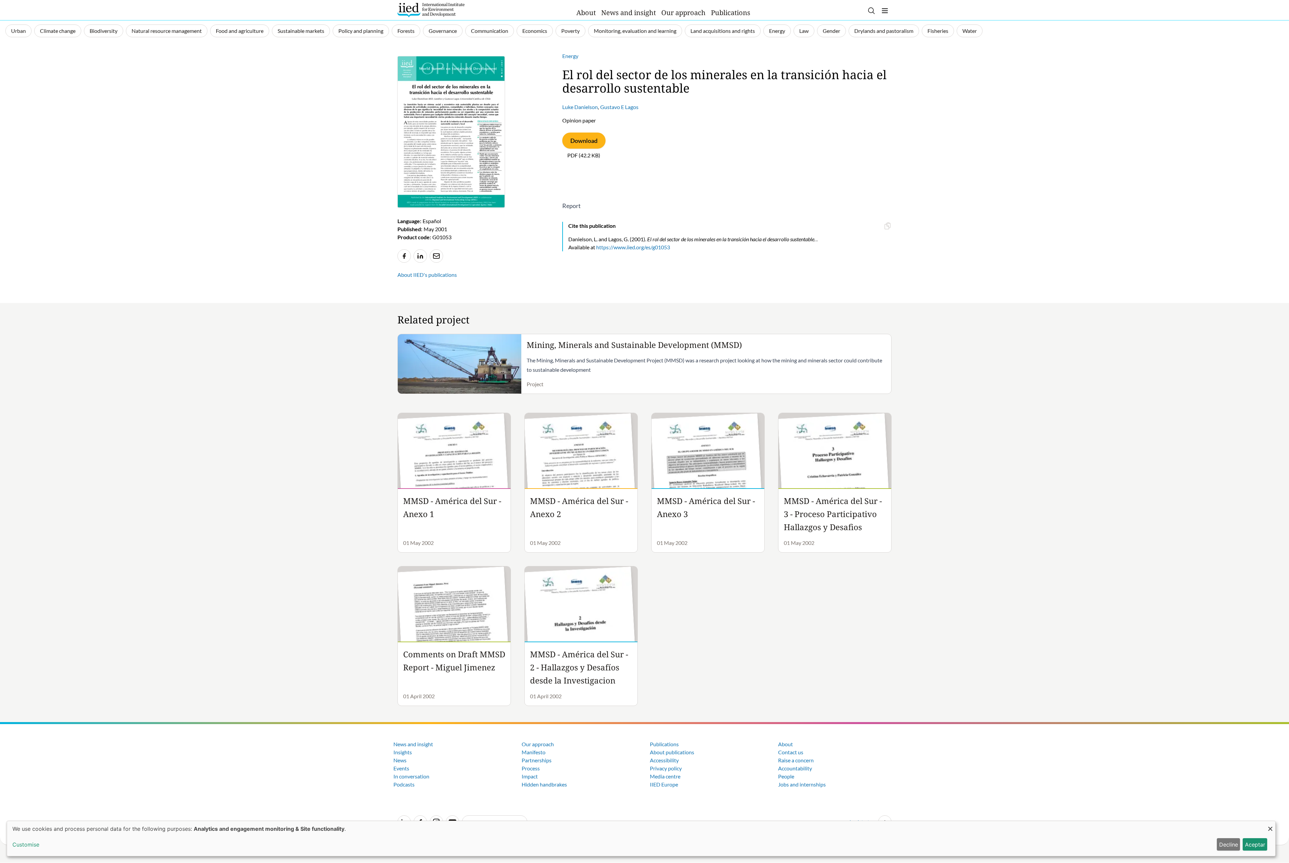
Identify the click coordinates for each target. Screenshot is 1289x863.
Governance (443, 31)
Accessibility (664, 760)
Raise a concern (796, 760)
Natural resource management (167, 31)
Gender (831, 31)
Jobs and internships (802, 784)
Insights (402, 752)
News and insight (628, 12)
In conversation (411, 776)
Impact (530, 776)
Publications (730, 12)
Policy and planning (360, 31)
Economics (534, 31)
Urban (18, 31)
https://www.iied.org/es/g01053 (633, 247)
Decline (1228, 844)
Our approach (683, 12)
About (586, 12)
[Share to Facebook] (404, 256)
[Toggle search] (871, 11)
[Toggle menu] (885, 10)
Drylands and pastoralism (883, 31)
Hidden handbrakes (544, 784)
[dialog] (641, 838)
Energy (777, 31)
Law (804, 31)
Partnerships (537, 760)
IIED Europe (664, 784)
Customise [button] (25, 844)
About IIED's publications (427, 274)
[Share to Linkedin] (420, 256)
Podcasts (404, 784)
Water (969, 31)
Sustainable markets (301, 31)
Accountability (795, 768)
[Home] (431, 10)
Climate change (58, 31)
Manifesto (533, 752)
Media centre (665, 776)
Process (531, 768)
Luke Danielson (580, 107)
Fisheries (937, 31)
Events (401, 768)
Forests (406, 31)
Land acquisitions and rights (722, 31)
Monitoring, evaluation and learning (635, 31)
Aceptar (1255, 844)
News (400, 760)
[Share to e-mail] (436, 256)
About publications (672, 752)
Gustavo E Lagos (619, 107)
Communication (489, 31)
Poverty (570, 31)
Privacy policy (666, 768)
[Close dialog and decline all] (1270, 825)
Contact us (790, 752)
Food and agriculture (240, 31)
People (786, 776)
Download (584, 140)
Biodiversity (103, 31)
